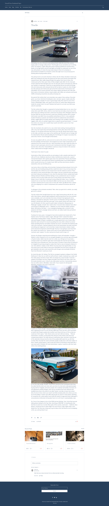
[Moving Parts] (54, 436)
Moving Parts (50, 443)
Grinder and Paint (71, 443)
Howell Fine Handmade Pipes (13, 3)
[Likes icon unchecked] (35, 475)
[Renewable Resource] (34, 436)
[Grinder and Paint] (75, 436)
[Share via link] (41, 417)
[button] (103, 7)
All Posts (27, 12)
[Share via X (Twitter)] (34, 417)
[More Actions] (77, 470)
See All (82, 428)
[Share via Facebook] (31, 417)
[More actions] (77, 21)
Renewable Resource (30, 443)
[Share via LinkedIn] (38, 417)
